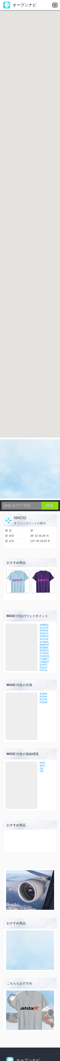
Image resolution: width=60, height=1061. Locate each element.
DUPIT (44, 664)
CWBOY (44, 662)
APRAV (44, 630)
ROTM (43, 699)
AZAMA (44, 642)
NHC (42, 765)
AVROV (44, 636)
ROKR (43, 694)
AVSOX (44, 639)
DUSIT (44, 667)
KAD (42, 762)
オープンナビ (24, 5)
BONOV (44, 650)
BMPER (44, 644)
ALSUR (44, 627)
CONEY (44, 659)
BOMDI (44, 647)
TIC (42, 771)
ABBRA (44, 625)
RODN (43, 702)
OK (41, 768)
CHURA (44, 656)
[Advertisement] (30, 469)
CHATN (44, 653)
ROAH (43, 696)
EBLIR (43, 670)
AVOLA (44, 633)
